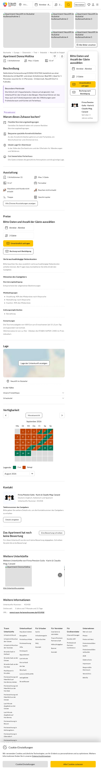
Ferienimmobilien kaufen (89, 644)
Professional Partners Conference (71, 645)
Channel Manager (73, 635)
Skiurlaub (23, 670)
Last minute (24, 658)
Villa (21, 647)
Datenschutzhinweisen (41, 756)
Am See (22, 666)
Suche (37, 632)
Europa (16, 52)
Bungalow (23, 636)
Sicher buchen (40, 639)
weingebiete (24, 678)
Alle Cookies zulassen (73, 764)
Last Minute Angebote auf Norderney (8, 714)
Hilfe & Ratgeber (57, 644)
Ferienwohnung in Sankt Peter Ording (10, 741)
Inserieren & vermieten (55, 633)
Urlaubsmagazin (41, 636)
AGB (84, 656)
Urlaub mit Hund (10, 635)
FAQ (37, 643)
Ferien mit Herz (88, 639)
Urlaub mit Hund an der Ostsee (11, 640)
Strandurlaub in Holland (9, 653)
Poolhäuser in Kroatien (9, 672)
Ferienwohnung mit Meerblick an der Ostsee (11, 697)
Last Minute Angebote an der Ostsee (10, 706)
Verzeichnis (87, 674)
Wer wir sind (87, 632)
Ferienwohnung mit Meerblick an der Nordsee (11, 688)
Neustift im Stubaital (58, 52)
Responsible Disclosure (87, 668)
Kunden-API (71, 639)
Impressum (87, 664)
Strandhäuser (24, 681)
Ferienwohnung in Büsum (10, 722)
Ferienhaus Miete (26, 639)
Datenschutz (87, 660)
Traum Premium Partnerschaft (57, 639)
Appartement (24, 655)
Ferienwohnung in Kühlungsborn (10, 729)
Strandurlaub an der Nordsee (11, 665)
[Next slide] (60, 575)
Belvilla (85, 678)
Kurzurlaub (24, 662)
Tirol (35, 52)
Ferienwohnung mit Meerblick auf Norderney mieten (11, 679)
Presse (85, 636)
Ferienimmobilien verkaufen (89, 651)
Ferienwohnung (25, 643)
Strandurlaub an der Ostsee (11, 659)
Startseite (7, 52)
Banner (53, 648)
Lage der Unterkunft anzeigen (34, 363)
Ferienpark (23, 651)
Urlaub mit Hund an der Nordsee (11, 646)
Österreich (26, 52)
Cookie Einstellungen (25, 764)
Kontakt (38, 647)
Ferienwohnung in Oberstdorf (10, 735)
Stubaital (43, 52)
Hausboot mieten (26, 632)
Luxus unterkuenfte (27, 674)
